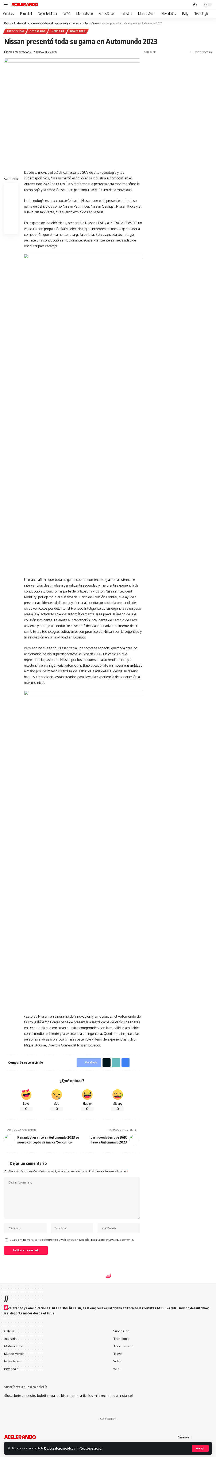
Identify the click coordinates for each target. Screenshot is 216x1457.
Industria (57, 31)
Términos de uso (91, 1448)
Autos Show (15, 31)
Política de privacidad (58, 1448)
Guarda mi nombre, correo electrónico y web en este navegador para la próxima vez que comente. (71, 1239)
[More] (186, 52)
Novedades (77, 31)
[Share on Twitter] (167, 52)
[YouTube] (205, 1437)
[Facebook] (195, 1437)
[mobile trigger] (7, 4)
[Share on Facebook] (160, 52)
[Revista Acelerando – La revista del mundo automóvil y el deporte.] (20, 1437)
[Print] (180, 52)
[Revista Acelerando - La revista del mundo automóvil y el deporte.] (24, 4)
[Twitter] (200, 1437)
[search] (188, 4)
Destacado (37, 31)
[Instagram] (210, 1437)
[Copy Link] (173, 52)
